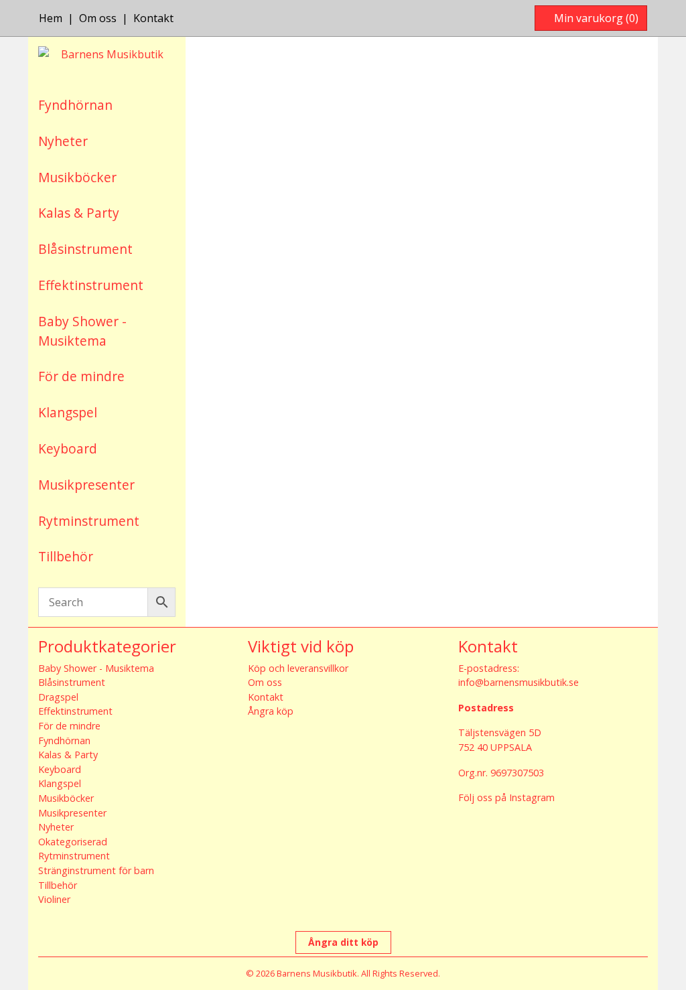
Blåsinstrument (85, 249)
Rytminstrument (88, 521)
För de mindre (81, 376)
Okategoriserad (72, 841)
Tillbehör (65, 556)
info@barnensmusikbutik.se (518, 682)
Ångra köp (270, 711)
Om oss (98, 18)
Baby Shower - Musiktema (82, 331)
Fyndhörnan (75, 105)
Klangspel (67, 412)
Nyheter (63, 141)
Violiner (54, 899)
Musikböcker (77, 177)
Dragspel (58, 697)
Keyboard (67, 448)
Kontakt (153, 18)
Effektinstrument (90, 285)
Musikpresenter (86, 485)
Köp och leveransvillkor (298, 668)
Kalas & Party (78, 213)
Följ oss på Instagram (506, 797)
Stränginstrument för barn (96, 870)
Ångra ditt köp (343, 942)
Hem (50, 18)
